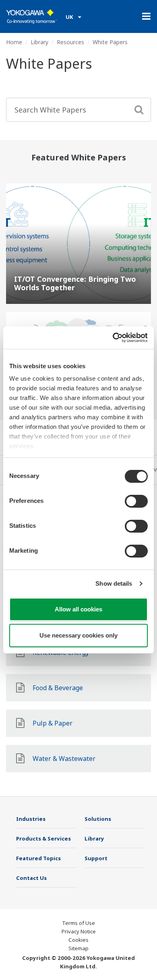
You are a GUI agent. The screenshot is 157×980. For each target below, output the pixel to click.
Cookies (78, 939)
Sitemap (78, 948)
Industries (30, 818)
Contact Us (31, 878)
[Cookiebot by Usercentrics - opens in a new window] (113, 337)
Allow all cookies (78, 609)
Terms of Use (78, 923)
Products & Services (43, 838)
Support (96, 858)
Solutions (98, 818)
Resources (70, 42)
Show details (113, 583)
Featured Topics (38, 858)
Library (39, 42)
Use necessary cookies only (78, 635)
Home (14, 42)
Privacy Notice (79, 931)
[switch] (136, 501)
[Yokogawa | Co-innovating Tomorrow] (32, 16)
